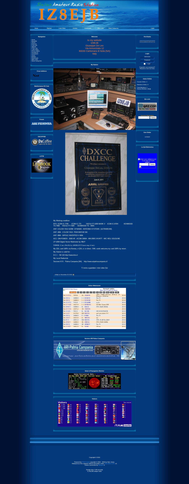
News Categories (37, 61)
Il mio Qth (34, 45)
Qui (106, 268)
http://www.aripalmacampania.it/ (95, 261)
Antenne (34, 44)
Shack (33, 42)
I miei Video (35, 49)
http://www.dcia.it (71, 255)
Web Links (35, 59)
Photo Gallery (36, 51)
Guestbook (35, 52)
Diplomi (34, 46)
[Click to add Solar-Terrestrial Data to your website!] (94, 389)
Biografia (34, 41)
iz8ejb (56, 274)
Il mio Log (34, 48)
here (153, 68)
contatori (147, 137)
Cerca (33, 55)
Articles (33, 56)
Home (33, 39)
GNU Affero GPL (109, 463)
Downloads (35, 58)
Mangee (100, 465)
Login (152, 28)
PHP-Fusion (86, 462)
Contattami (35, 53)
